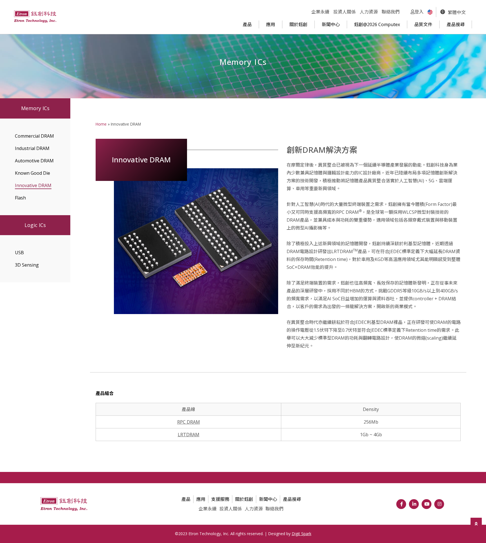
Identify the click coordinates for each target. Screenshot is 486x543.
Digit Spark (301, 533)
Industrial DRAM (32, 148)
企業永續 (320, 12)
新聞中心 (331, 24)
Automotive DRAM (34, 161)
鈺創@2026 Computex (377, 24)
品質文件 (423, 24)
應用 (270, 24)
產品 (247, 24)
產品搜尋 (456, 24)
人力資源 (369, 12)
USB (19, 252)
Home (101, 124)
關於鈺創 (298, 24)
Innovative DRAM (33, 185)
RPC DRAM (188, 422)
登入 (419, 12)
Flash (20, 198)
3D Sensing (27, 265)
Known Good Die (32, 173)
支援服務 (220, 499)
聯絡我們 (391, 12)
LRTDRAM (188, 434)
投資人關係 (344, 12)
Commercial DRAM (34, 136)
